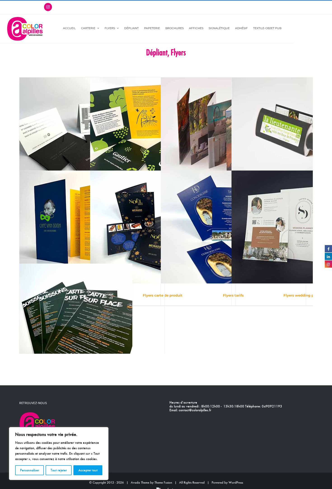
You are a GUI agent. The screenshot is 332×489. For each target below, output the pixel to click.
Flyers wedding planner (304, 295)
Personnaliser (29, 470)
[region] (58, 453)
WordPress (236, 482)
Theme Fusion (163, 482)
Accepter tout (88, 470)
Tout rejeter (59, 470)
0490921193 (272, 406)
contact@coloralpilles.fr (195, 410)
